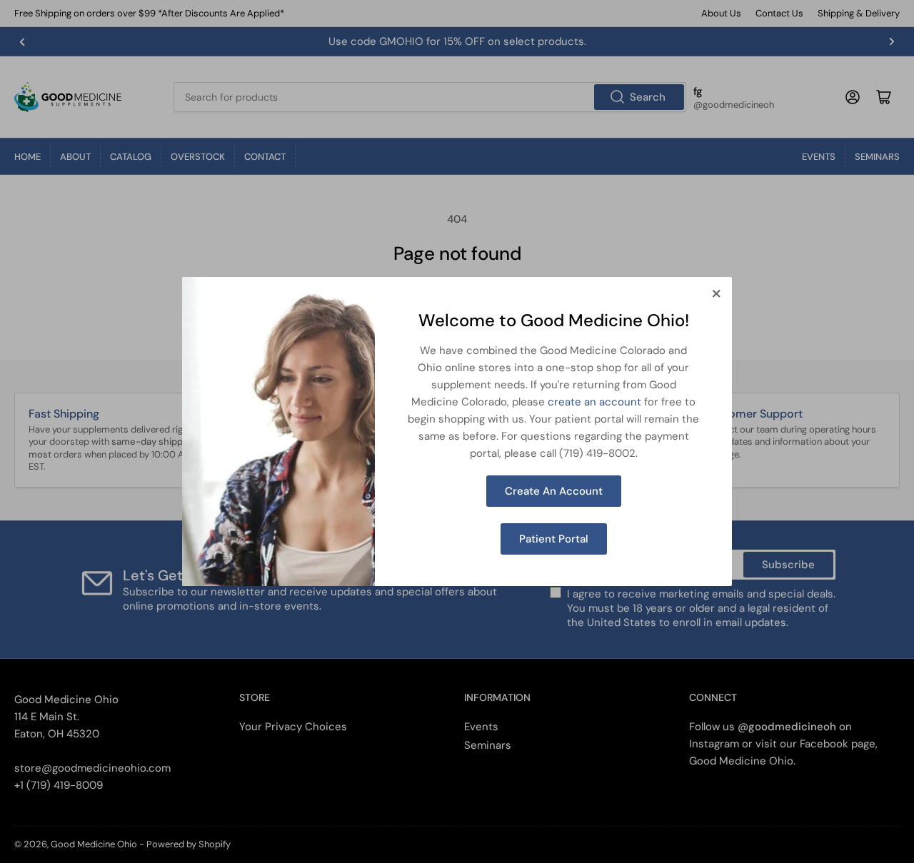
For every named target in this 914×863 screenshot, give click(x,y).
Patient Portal (553, 539)
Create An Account (554, 491)
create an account (594, 402)
